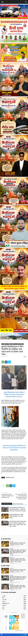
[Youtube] (25, 634)
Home (2, 341)
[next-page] (5, 530)
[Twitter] (9, 362)
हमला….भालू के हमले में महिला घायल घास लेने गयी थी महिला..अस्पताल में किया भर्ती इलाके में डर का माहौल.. (21, 497)
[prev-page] (2, 530)
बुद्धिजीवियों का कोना (14, 344)
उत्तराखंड (6, 341)
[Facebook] (6, 362)
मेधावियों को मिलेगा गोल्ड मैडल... (10, 477)
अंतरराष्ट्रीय (11, 541)
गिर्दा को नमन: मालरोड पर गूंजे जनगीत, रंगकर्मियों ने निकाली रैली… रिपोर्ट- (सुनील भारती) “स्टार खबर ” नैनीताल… (18, 560)
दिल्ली (10, 344)
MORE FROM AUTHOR (18, 503)
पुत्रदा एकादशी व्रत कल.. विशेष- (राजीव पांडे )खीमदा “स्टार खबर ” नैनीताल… (16, 516)
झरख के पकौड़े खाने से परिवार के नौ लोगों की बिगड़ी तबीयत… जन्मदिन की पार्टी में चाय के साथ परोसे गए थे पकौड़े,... (17, 509)
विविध (22, 344)
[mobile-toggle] (2, 2)
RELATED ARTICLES (6, 503)
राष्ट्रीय (20, 344)
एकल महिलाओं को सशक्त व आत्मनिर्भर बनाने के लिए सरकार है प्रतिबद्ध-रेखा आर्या (7, 496)
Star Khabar (12, 545)
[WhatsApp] (2, 362)
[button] (26, 2)
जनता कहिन (7, 344)
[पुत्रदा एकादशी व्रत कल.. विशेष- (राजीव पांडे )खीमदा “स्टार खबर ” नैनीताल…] (5, 516)
